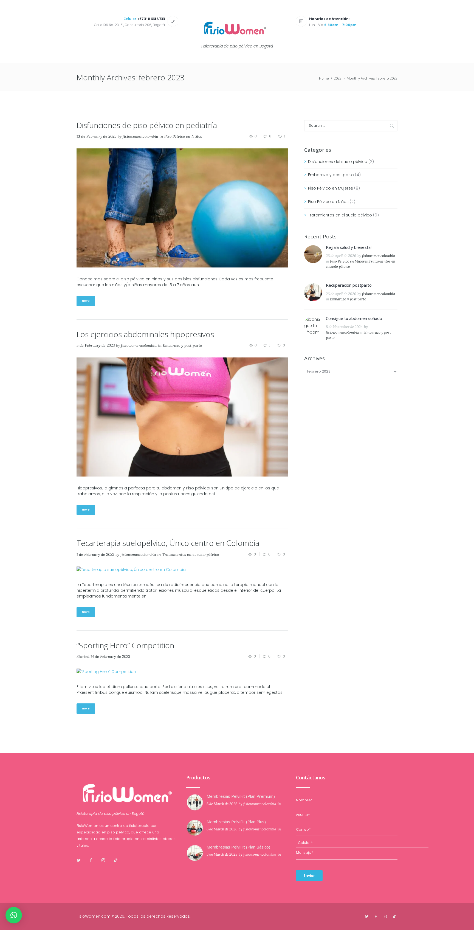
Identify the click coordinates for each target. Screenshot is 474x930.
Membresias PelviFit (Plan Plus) (236, 821)
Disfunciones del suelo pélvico (337, 161)
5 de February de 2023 (96, 345)
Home (324, 78)
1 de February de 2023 (95, 554)
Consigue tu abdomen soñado (354, 318)
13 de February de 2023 (97, 136)
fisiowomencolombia (140, 136)
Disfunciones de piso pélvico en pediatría (147, 125)
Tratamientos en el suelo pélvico (190, 554)
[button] (13, 915)
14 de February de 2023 (110, 656)
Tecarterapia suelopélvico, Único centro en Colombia (168, 543)
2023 (338, 78)
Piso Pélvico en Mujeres (330, 188)
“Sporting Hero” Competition (125, 645)
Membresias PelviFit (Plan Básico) (238, 847)
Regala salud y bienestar (349, 247)
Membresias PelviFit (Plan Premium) (241, 796)
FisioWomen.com (94, 916)
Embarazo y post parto (182, 345)
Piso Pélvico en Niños (183, 136)
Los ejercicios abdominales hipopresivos (145, 334)
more (86, 301)
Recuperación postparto (349, 285)
